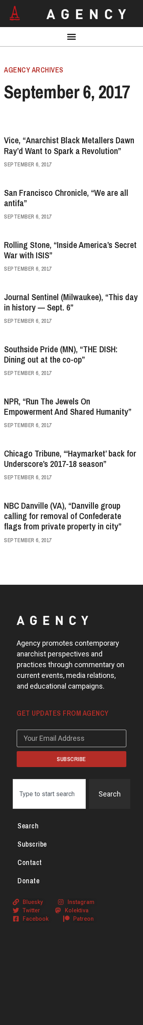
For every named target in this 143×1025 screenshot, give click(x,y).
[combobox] (49, 794)
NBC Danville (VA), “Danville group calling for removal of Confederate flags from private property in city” (63, 516)
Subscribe (32, 844)
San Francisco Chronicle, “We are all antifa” (66, 198)
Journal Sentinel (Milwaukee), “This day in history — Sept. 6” (71, 302)
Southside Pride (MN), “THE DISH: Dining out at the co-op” (61, 354)
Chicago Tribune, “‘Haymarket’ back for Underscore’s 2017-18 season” (70, 458)
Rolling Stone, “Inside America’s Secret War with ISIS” (70, 250)
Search (28, 826)
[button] (71, 36)
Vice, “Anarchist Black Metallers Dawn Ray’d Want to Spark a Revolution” (69, 145)
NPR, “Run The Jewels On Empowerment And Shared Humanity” (67, 406)
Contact (29, 862)
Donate (28, 881)
